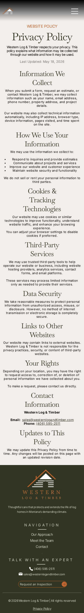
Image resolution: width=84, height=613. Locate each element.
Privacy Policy (42, 608)
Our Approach (42, 534)
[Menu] (75, 11)
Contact (42, 546)
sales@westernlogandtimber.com (48, 420)
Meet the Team (42, 540)
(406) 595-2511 (48, 423)
